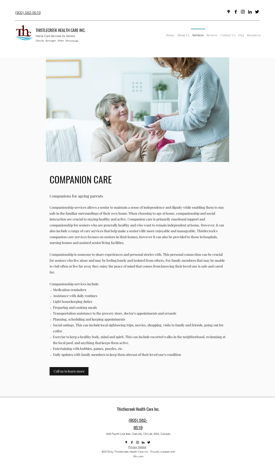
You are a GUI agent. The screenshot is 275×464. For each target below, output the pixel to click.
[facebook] (235, 11)
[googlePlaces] (228, 11)
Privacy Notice (137, 447)
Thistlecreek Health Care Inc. (138, 409)
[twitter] (257, 11)
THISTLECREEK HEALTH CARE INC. (60, 30)
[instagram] (242, 11)
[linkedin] (250, 11)
